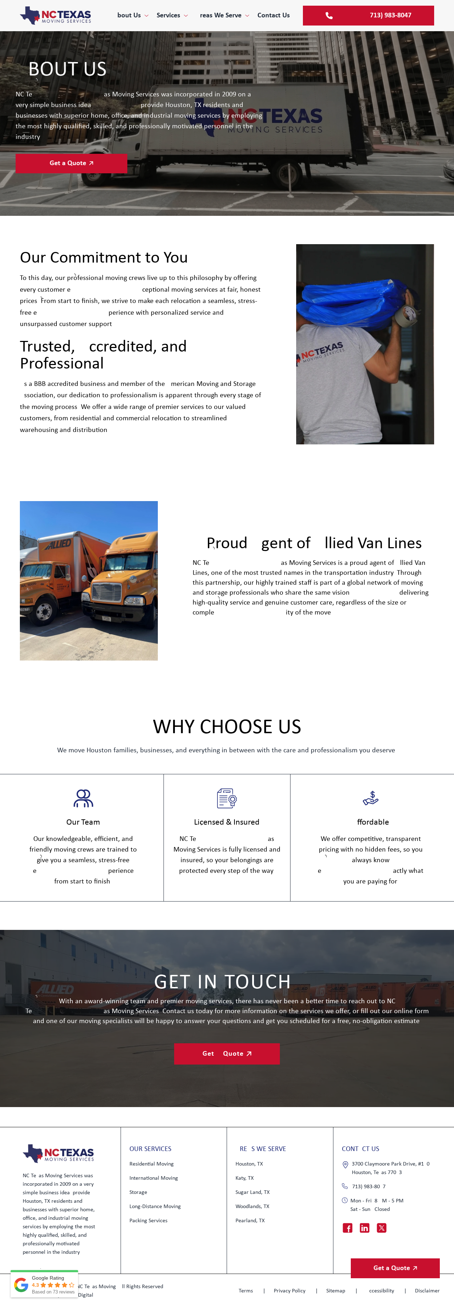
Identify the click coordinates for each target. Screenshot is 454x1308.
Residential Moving (151, 1164)
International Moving (153, 1178)
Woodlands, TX (252, 1206)
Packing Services (148, 1221)
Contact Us (274, 15)
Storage (138, 1192)
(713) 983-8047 (368, 1187)
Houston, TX (249, 1164)
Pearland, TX (250, 1221)
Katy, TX (245, 1178)
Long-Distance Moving (155, 1206)
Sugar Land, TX (253, 1192)
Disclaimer (427, 1291)
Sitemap (336, 1291)
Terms (246, 1291)
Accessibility (380, 1291)
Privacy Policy (290, 1291)
